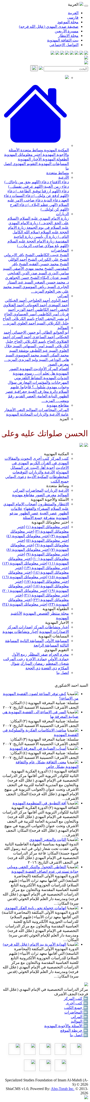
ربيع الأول (19, 654)
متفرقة (49, 518)
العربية (73, 13)
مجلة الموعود (67, 22)
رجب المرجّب (14, 659)
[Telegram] (81, 53)
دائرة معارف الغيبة (42, 391)
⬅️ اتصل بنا (79, 1035)
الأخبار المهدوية (30, 159)
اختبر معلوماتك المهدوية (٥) (47, 540)
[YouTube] (67, 53)
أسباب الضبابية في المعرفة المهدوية (38, 748)
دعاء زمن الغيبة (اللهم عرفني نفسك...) (38, 186)
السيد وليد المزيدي (32, 360)
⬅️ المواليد (79, 1021)
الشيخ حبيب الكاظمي (51, 255)
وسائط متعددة (31, 150)
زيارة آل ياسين (45, 237)
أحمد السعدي (58, 305)
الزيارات (62, 214)
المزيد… (37, 291)
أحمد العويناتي (35, 305)
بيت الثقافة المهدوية (62, 40)
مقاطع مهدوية (58, 405)
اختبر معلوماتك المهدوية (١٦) (24, 577)
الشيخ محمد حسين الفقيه (48, 264)
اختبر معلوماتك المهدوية (23, 155)
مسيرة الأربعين (66, 31)
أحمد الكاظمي (45, 309)
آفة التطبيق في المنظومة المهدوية (39, 803)
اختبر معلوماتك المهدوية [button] (50, 522)
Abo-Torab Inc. (62, 1089)
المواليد (63, 328)
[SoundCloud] (62, 53)
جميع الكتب (60, 481)
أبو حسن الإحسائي (26, 332)
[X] (76, 53)
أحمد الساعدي (43, 337)
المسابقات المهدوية (53, 164)
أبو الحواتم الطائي (55, 332)
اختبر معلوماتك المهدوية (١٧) (46, 581)
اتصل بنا (62, 673)
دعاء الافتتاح (59, 182)
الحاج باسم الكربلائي (27, 319)
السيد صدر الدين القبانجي (27, 273)
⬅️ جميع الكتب (76, 1008)
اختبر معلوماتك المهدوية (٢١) (46, 595)
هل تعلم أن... (44, 373)
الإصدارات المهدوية (54, 632)
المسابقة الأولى (57, 641)
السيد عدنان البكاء (54, 278)
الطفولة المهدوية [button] (55, 609)
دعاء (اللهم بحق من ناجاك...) (26, 182)
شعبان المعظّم (57, 663)
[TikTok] (57, 53)
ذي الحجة (32, 668)
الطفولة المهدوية (55, 159)
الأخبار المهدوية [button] (57, 622)
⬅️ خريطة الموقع (74, 1030)
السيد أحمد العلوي (30, 323)
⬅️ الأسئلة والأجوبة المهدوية (66, 1026)
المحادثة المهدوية (19, 414)
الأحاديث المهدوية (32, 369)
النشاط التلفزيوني (28, 378)
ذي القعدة (49, 668)
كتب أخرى (41, 458)
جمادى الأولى (58, 659)
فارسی (72, 17)
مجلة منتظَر (59, 613)
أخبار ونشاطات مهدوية (20, 632)
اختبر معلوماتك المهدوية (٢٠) (24, 591)
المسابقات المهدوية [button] (53, 636)
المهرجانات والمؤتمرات (50, 382)
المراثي (63, 296)
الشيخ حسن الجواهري (22, 278)
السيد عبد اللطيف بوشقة (38, 350)
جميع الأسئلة (32, 518)
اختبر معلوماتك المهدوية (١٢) (24, 563)
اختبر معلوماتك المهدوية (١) (47, 527)
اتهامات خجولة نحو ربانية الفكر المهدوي (35, 908)
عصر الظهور (29, 513)
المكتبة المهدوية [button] (56, 454)
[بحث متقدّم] (41, 68)
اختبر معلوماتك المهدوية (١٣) (46, 568)
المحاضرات (60, 250)
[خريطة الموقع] (52, 53)
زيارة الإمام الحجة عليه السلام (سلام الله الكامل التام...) (38, 232)
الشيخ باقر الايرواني (19, 255)
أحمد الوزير (24, 309)
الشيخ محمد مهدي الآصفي (33, 268)
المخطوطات (59, 477)
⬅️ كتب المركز (76, 998)
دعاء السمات (22, 196)
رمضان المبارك (32, 663)
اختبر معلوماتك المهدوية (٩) (47, 554)
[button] (35, 145)
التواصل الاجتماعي (63, 45)
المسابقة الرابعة (46, 645)
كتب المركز (59, 458)
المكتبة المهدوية (56, 150)
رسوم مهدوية (23, 373)
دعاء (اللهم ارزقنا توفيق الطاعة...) (42, 191)
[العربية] (81, 445)
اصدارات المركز (19, 627)
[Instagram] (72, 53)
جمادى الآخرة (36, 659)
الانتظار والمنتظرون (53, 504)
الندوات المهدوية (55, 378)
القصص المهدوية (36, 613)
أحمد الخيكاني (15, 300)
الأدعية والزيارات (46, 414)
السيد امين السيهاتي (38, 346)
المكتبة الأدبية (37, 477)
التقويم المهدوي (24, 164)
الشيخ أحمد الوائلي (22, 259)
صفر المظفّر (38, 654)
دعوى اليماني (15, 477)
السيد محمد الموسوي (31, 355)
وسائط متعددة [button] (57, 486)
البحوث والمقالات (18, 458)
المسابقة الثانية (32, 641)
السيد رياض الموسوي (38, 287)
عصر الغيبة (48, 513)
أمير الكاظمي (47, 314)
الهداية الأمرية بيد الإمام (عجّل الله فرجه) (34, 944)
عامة (64, 414)
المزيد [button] (64, 419)
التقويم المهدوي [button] (56, 650)
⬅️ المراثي (79, 1017)
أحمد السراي (20, 337)
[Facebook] (86, 53)
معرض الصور (58, 364)
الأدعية (63, 177)
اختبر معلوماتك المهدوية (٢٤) (24, 604)
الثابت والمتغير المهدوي (47, 839)
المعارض (24, 382)
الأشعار (10, 410)
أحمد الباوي (59, 300)
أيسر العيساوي (24, 314)
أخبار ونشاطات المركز (51, 627)
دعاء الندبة (51, 200)
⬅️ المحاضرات (76, 1012)
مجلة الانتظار (68, 36)
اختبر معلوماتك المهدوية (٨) (27, 550)
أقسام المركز (58, 369)
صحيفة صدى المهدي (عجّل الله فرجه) (48, 26)
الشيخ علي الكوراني (53, 259)
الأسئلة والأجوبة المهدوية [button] (50, 499)
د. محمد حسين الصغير (51, 282)
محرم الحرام (59, 654)
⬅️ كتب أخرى (77, 1003)
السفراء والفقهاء (37, 509)
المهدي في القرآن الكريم (49, 463)
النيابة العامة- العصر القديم (35, 396)
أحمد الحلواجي (38, 300)
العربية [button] (73, 4)
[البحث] (34, 68)
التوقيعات (20, 472)
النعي (20, 410)
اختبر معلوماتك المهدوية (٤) (27, 536)
